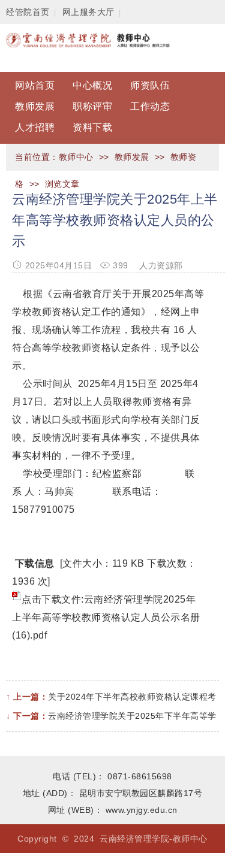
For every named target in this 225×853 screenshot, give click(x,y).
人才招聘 (35, 127)
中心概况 (92, 85)
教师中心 (76, 157)
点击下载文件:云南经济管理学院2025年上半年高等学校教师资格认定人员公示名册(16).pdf (106, 617)
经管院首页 (28, 12)
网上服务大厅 (88, 12)
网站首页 (35, 85)
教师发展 (35, 106)
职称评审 (92, 106)
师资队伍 (150, 85)
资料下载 (92, 127)
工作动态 (150, 106)
